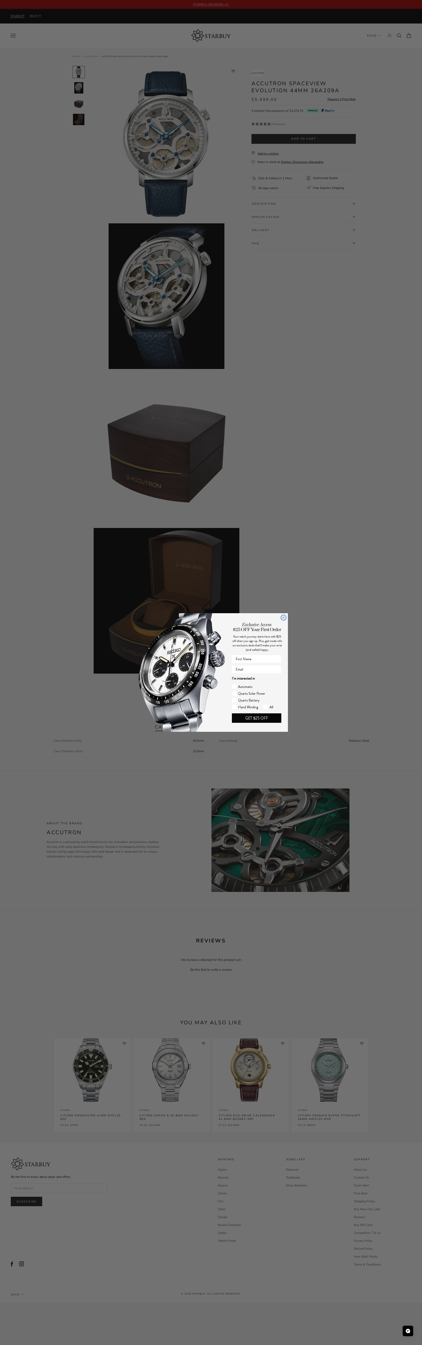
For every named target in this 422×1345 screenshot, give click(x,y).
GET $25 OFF (256, 718)
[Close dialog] (283, 617)
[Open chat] (408, 1331)
